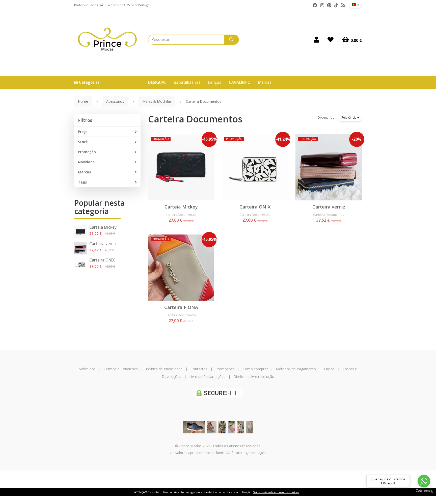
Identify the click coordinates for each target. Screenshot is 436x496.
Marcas (264, 82)
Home (83, 101)
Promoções (225, 369)
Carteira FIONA (181, 307)
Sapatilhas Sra (187, 82)
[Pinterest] (329, 5)
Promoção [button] (87, 151)
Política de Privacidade (164, 369)
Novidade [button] (86, 162)
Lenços (214, 82)
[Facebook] (315, 5)
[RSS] (343, 5)
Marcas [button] (84, 172)
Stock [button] (83, 141)
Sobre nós (87, 369)
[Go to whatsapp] (424, 481)
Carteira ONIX (102, 260)
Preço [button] (83, 131)
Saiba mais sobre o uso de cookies (276, 492)
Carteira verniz (103, 243)
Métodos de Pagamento (296, 369)
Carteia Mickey (103, 227)
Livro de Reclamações (207, 376)
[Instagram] (322, 5)
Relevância (349, 117)
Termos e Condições (121, 369)
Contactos (198, 369)
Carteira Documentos (195, 119)
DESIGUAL (157, 82)
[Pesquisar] (231, 40)
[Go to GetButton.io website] (424, 490)
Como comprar (255, 369)
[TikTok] (336, 5)
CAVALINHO (240, 82)
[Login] (316, 40)
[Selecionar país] (355, 5)
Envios (329, 369)
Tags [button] (82, 182)
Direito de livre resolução (253, 376)
